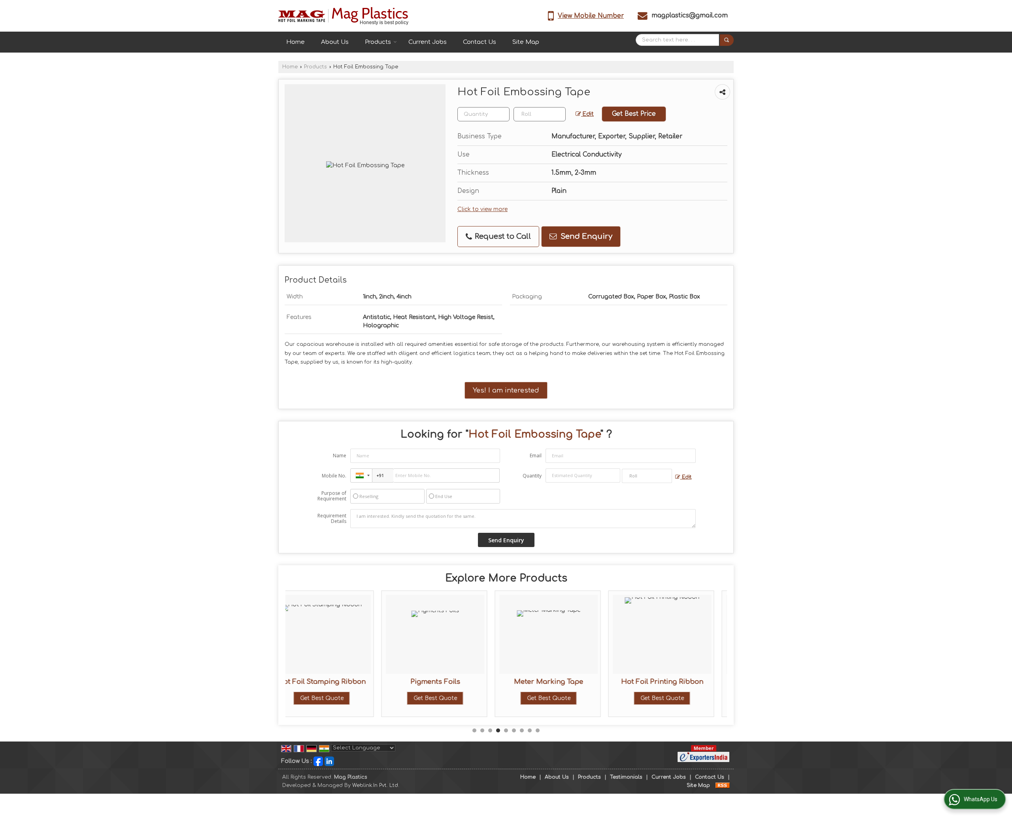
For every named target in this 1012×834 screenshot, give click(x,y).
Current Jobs (427, 42)
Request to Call (502, 236)
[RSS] (723, 785)
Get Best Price (634, 113)
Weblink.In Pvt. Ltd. (375, 785)
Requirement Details (331, 518)
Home (295, 42)
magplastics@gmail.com (689, 15)
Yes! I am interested (506, 390)
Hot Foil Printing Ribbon (566, 681)
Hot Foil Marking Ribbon (680, 681)
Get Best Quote (339, 698)
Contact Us (479, 42)
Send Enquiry (585, 236)
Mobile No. (334, 475)
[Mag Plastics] (343, 16)
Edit (587, 114)
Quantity (532, 475)
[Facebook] (318, 761)
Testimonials (626, 777)
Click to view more (482, 209)
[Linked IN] (329, 761)
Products (378, 42)
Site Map (525, 42)
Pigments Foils (339, 681)
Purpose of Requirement (331, 496)
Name (339, 455)
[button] (591, 15)
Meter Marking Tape (452, 681)
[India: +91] (361, 475)
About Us (335, 42)
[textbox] (540, 114)
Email (536, 455)
